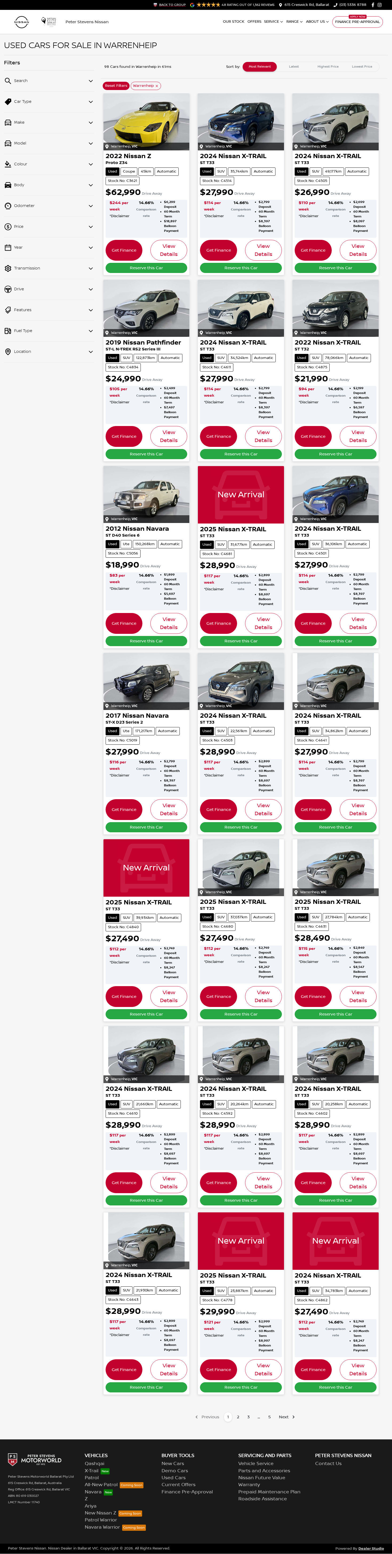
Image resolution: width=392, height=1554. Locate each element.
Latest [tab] (294, 67)
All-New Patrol (101, 1485)
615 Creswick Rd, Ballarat (307, 5)
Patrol (92, 1478)
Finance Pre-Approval (357, 22)
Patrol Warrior (101, 1520)
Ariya (91, 1506)
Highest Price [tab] (328, 67)
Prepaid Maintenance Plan (269, 1492)
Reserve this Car (146, 267)
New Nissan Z (100, 1513)
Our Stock (233, 21)
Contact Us (328, 1464)
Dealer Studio (371, 1548)
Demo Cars (175, 1471)
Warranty (249, 1485)
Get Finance (124, 250)
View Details (169, 250)
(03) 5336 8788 (352, 5)
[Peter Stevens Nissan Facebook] (374, 5)
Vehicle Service (256, 1464)
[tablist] (310, 67)
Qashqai (94, 1464)
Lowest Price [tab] (362, 67)
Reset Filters (116, 86)
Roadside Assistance (262, 1499)
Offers (254, 21)
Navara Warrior (102, 1527)
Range (292, 21)
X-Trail (91, 1471)
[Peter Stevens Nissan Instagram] (380, 5)
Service (271, 21)
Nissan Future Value (261, 1478)
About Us (315, 21)
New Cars (173, 1464)
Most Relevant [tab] (260, 67)
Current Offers (178, 1485)
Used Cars (174, 1478)
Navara (93, 1492)
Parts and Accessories (264, 1471)
